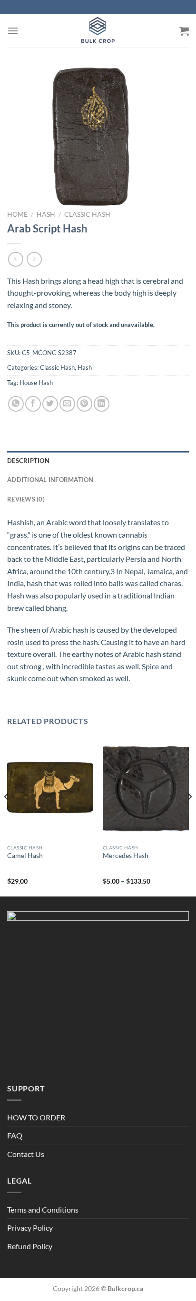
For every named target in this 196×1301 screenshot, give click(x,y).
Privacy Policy (30, 1227)
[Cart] (184, 30)
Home (17, 214)
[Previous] (6, 815)
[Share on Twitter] (50, 404)
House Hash (36, 382)
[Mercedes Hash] (146, 787)
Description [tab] (28, 460)
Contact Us (25, 1153)
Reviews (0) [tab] (26, 499)
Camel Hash (25, 855)
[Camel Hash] (50, 787)
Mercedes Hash (125, 855)
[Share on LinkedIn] (101, 404)
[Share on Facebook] (33, 404)
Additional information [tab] (50, 479)
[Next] (189, 815)
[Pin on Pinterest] (84, 404)
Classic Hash (87, 214)
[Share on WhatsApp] (16, 404)
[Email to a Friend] (67, 404)
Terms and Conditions (42, 1209)
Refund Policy (29, 1246)
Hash (46, 214)
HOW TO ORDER (36, 1117)
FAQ (14, 1135)
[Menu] (13, 30)
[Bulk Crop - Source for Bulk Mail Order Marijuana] (98, 31)
